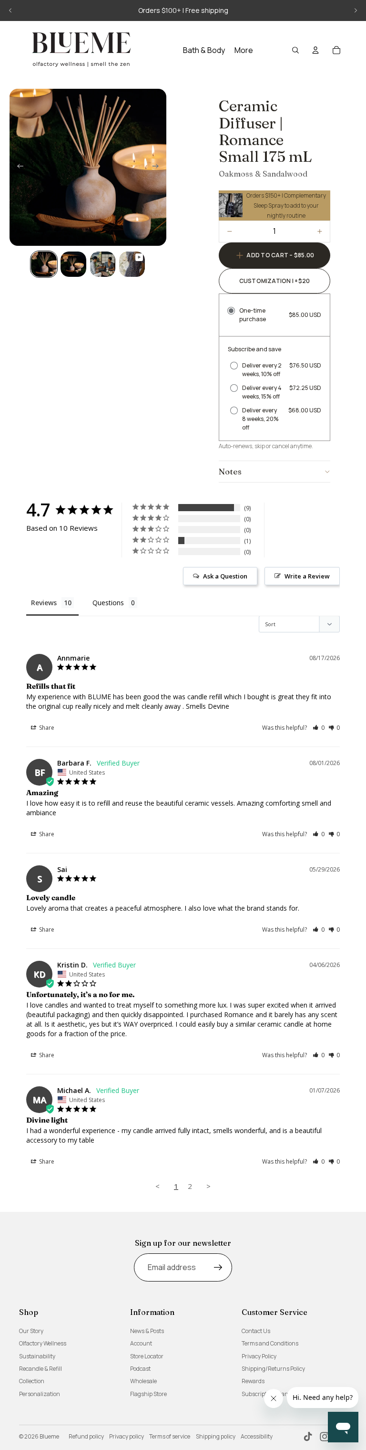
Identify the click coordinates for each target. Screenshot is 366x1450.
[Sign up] (218, 1268)
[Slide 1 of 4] (44, 264)
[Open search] (295, 50)
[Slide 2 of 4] (73, 264)
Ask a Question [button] (225, 576)
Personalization (39, 1394)
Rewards (253, 1381)
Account (141, 1343)
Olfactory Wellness (42, 1343)
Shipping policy (215, 1436)
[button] (318, 728)
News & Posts (147, 1331)
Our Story (31, 1331)
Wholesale (143, 1381)
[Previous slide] (10, 10)
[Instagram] (324, 1436)
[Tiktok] (308, 1436)
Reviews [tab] (44, 602)
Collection (31, 1381)
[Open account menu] (315, 50)
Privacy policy (126, 1436)
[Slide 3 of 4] (103, 264)
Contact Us (256, 1331)
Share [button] (46, 728)
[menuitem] (244, 50)
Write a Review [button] (307, 576)
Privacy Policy (259, 1356)
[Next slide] (355, 10)
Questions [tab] (108, 602)
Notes (230, 471)
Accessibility (257, 1436)
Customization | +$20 (274, 281)
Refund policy (86, 1436)
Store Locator (146, 1356)
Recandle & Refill (40, 1369)
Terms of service (169, 1436)
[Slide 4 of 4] (132, 264)
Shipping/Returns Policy (273, 1369)
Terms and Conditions (270, 1343)
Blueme (49, 1436)
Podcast (140, 1369)
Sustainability (37, 1356)
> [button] (208, 1186)
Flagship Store (148, 1394)
